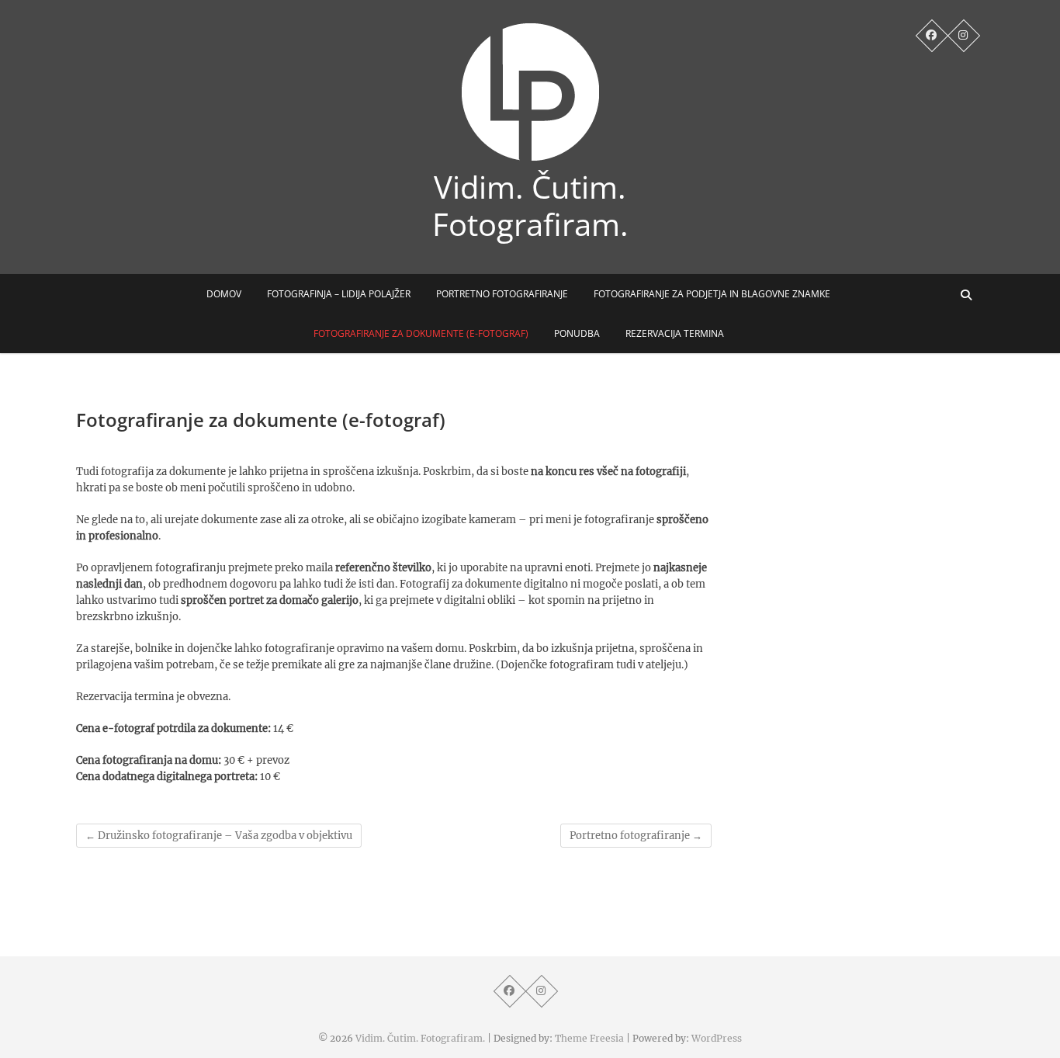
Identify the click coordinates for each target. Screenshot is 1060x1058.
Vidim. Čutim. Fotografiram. (530, 205)
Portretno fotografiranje (502, 293)
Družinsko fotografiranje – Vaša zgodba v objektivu (218, 835)
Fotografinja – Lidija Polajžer (338, 293)
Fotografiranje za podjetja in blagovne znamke (712, 293)
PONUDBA (577, 333)
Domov (223, 293)
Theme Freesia (589, 1038)
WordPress (716, 1038)
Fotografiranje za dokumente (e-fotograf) (420, 333)
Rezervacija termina (674, 333)
